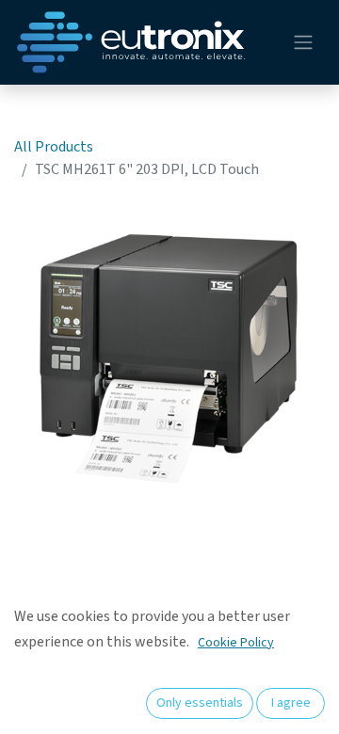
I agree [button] (291, 703)
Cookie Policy (236, 642)
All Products (53, 146)
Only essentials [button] (199, 703)
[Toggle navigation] (303, 43)
